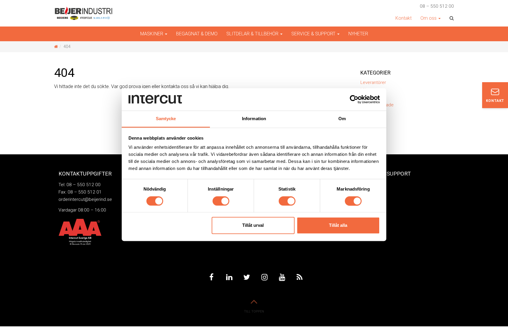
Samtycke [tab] (166, 118)
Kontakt (403, 18)
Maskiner (152, 34)
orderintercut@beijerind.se (85, 199)
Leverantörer (373, 82)
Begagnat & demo (197, 34)
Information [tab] (254, 118)
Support (368, 193)
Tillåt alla (338, 225)
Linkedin (229, 277)
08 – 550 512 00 (437, 6)
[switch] (221, 201)
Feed (299, 277)
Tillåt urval (253, 225)
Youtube (282, 277)
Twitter (246, 277)
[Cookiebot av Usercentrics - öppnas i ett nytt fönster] (354, 99)
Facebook (211, 277)
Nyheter (358, 34)
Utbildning (371, 202)
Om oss (429, 18)
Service (367, 184)
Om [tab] (342, 118)
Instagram (264, 277)
